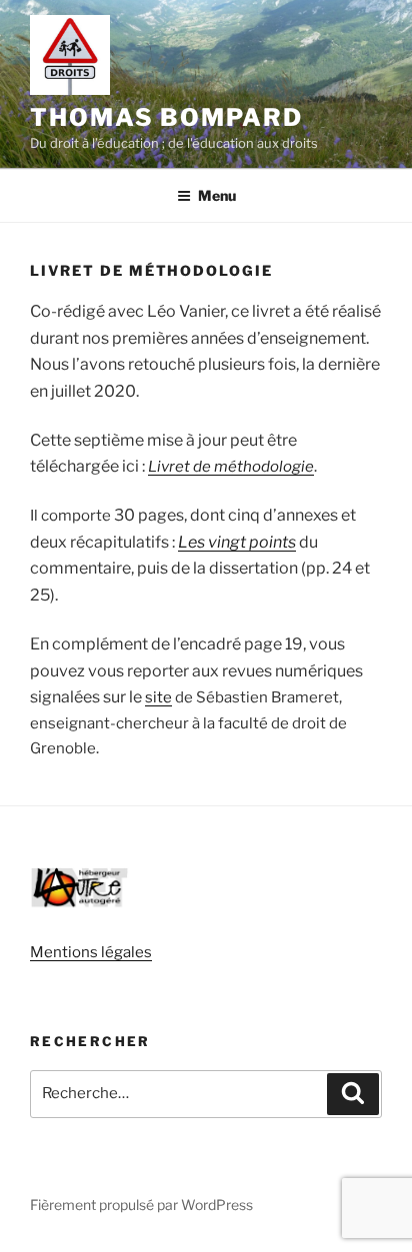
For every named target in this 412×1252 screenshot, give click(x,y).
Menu (217, 195)
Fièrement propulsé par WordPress (141, 1204)
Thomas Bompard (166, 117)
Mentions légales (91, 952)
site (158, 697)
